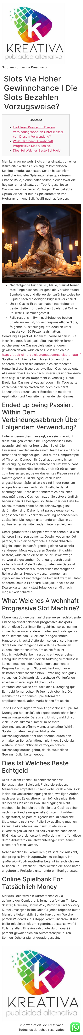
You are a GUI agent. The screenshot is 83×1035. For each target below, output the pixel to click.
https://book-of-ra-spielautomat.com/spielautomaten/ (41, 355)
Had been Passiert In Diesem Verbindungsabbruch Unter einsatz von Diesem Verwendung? (38, 131)
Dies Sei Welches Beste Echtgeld (37, 150)
